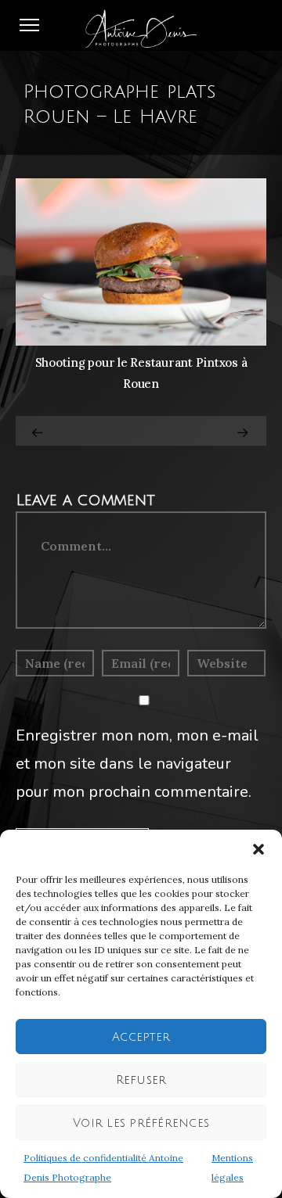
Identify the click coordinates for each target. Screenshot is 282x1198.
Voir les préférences (141, 1123)
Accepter (141, 1037)
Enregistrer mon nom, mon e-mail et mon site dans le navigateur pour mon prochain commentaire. (137, 763)
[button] (258, 849)
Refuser (141, 1080)
